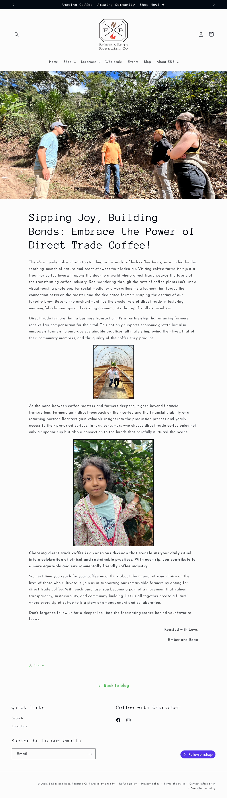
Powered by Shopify (102, 784)
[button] (17, 34)
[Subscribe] (90, 753)
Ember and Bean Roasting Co (68, 784)
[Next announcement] (214, 4)
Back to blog (116, 686)
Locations (19, 726)
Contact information (202, 784)
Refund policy (128, 784)
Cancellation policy (203, 788)
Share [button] (39, 665)
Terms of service (174, 784)
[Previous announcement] (13, 4)
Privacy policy (150, 784)
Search (17, 718)
